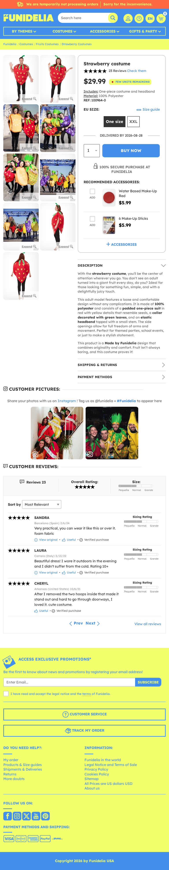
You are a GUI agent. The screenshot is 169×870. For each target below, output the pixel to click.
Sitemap (91, 779)
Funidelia (9, 44)
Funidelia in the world (102, 760)
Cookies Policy (96, 774)
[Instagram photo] (57, 433)
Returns (10, 774)
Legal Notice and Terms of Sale (110, 764)
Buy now (131, 150)
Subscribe (148, 682)
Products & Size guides (22, 764)
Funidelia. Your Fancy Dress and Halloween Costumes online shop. (28, 17)
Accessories (103, 31)
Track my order (87, 730)
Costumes (62, 31)
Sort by (14, 504)
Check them (136, 71)
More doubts (14, 779)
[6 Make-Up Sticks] (109, 225)
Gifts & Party (143, 31)
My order (10, 760)
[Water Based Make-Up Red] (109, 198)
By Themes (22, 31)
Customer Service (88, 714)
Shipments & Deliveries (22, 769)
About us (92, 788)
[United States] (7, 816)
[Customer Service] (139, 18)
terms (86, 694)
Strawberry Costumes (77, 44)
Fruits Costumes (47, 44)
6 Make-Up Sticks (133, 218)
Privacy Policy (96, 769)
